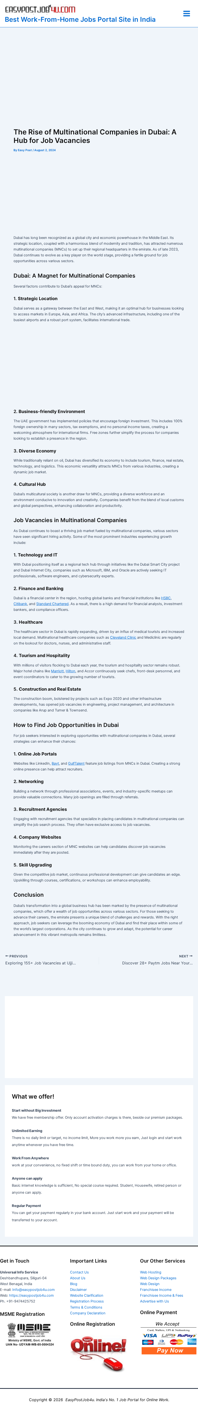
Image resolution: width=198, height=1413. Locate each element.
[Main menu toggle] (186, 13)
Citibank (20, 604)
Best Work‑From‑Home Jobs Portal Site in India (80, 19)
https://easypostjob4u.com (31, 1295)
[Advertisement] (99, 77)
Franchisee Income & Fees (161, 1295)
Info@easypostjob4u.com (33, 1289)
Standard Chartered (52, 604)
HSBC (166, 598)
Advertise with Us (154, 1301)
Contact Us (79, 1272)
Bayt (55, 763)
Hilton (70, 671)
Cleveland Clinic (123, 637)
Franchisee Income (155, 1289)
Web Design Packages (158, 1278)
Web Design (150, 1284)
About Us (77, 1278)
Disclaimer (78, 1289)
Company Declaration (88, 1313)
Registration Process (87, 1301)
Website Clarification (86, 1295)
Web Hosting (150, 1272)
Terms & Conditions (86, 1307)
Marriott (57, 671)
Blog (73, 1284)
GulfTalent (76, 763)
